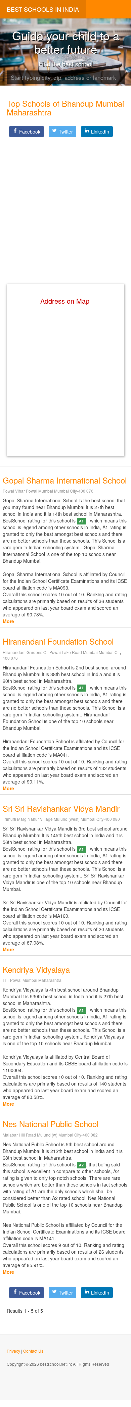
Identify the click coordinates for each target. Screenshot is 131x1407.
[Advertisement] (65, 205)
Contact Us (33, 1351)
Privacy (13, 1351)
